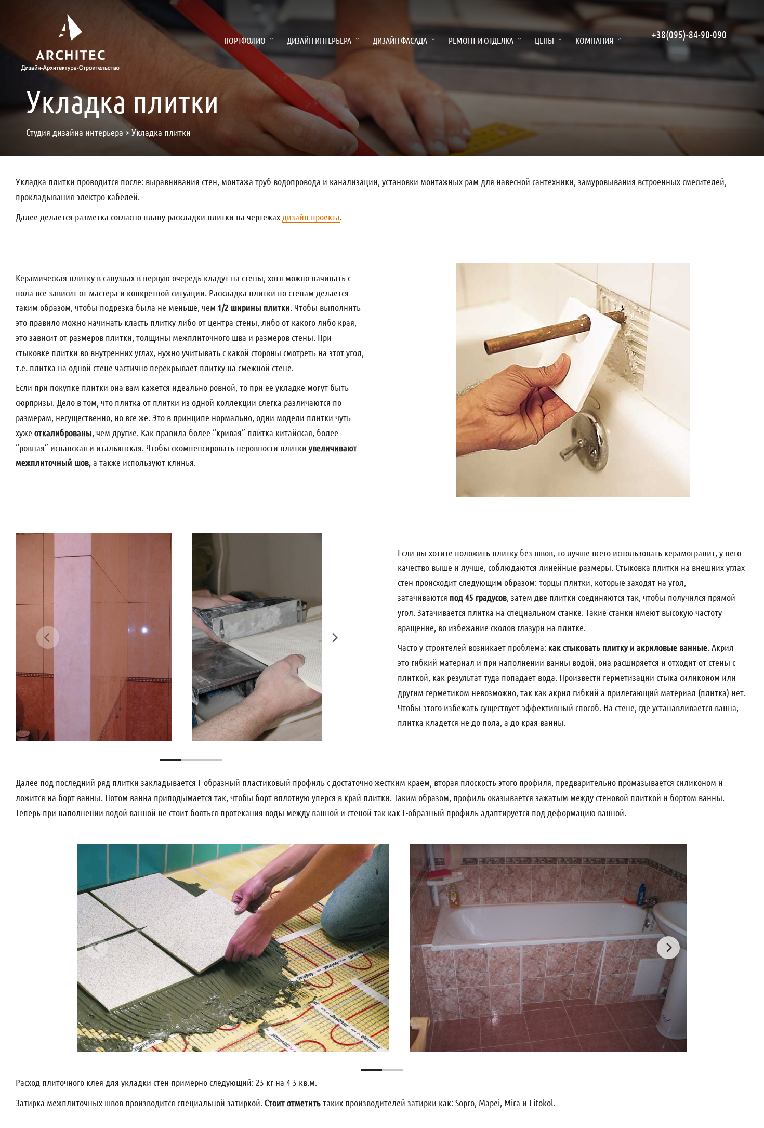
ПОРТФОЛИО (245, 40)
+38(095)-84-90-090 (689, 34)
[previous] (47, 637)
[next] (334, 637)
